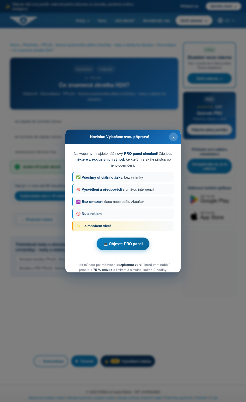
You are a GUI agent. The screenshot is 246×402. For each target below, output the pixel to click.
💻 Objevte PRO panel (123, 243)
